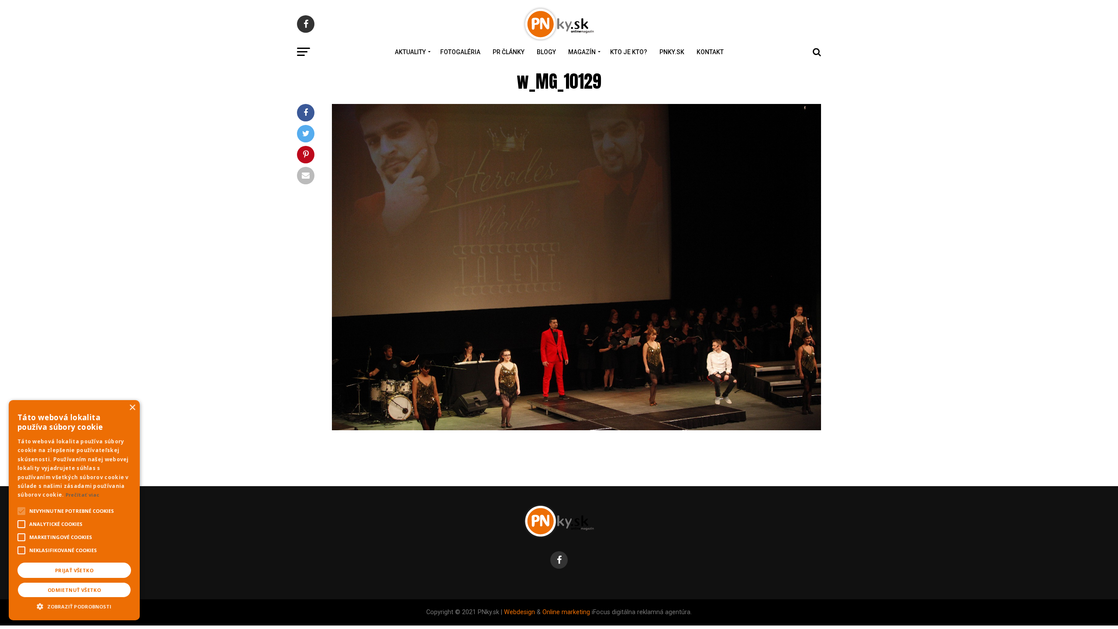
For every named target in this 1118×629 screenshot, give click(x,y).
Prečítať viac (83, 494)
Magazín (582, 51)
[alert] (74, 510)
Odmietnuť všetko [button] (74, 590)
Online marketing (566, 612)
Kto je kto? (628, 51)
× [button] (132, 407)
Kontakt (710, 51)
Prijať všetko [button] (74, 570)
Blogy (546, 51)
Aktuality (410, 51)
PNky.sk (671, 51)
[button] (74, 605)
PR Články (508, 51)
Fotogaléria (460, 51)
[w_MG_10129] (576, 428)
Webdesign (519, 612)
